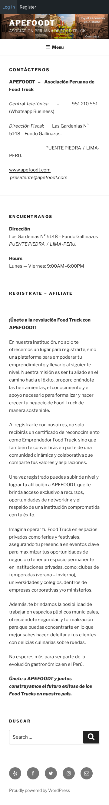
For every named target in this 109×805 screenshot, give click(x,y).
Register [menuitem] (28, 6)
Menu (58, 47)
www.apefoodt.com (30, 170)
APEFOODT (32, 23)
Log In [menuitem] (8, 6)
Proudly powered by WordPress (39, 790)
